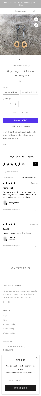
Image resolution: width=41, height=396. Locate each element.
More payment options (20, 126)
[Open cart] (38, 11)
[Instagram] (9, 301)
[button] (26, 164)
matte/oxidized (10, 92)
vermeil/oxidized (29, 92)
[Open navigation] (3, 11)
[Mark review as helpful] (35, 209)
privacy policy (9, 333)
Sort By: (24, 177)
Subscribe (20, 388)
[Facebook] (4, 301)
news (5, 320)
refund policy (8, 328)
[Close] (37, 358)
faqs (5, 315)
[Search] (34, 11)
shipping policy (9, 324)
